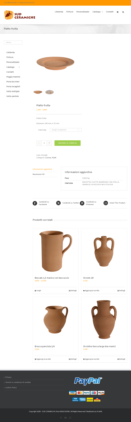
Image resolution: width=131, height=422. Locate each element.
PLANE (99, 412)
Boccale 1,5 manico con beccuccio (52, 278)
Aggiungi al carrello (67, 143)
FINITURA (42, 130)
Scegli (38, 291)
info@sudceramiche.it (27, 3)
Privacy (8, 377)
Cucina (48, 158)
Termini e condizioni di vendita (18, 382)
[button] (123, 11)
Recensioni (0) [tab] (39, 174)
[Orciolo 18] (104, 251)
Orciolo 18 (88, 278)
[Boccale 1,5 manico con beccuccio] (56, 251)
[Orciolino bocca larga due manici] (104, 320)
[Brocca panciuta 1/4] (56, 320)
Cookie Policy (11, 388)
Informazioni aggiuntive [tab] (42, 169)
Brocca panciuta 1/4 (45, 346)
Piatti (54, 158)
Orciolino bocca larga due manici (99, 346)
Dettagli (74, 291)
